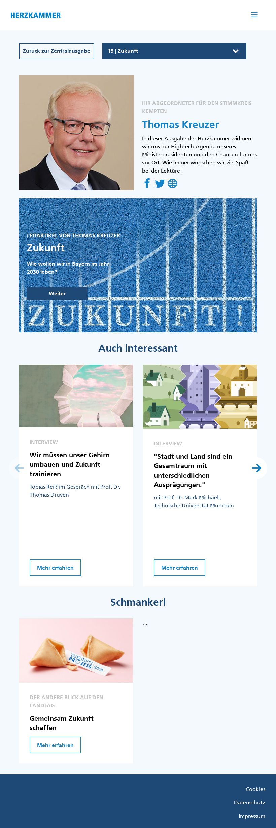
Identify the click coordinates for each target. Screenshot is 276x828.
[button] (256, 468)
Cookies (255, 789)
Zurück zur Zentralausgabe (56, 51)
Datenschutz (249, 802)
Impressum (252, 816)
